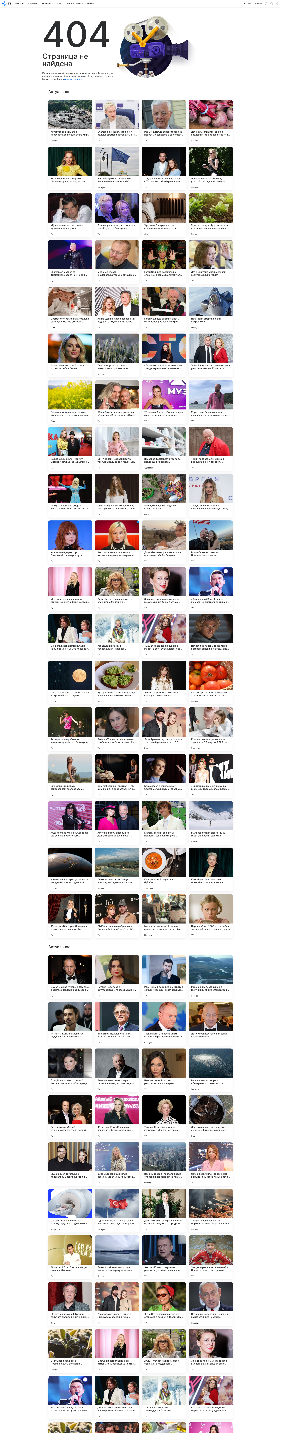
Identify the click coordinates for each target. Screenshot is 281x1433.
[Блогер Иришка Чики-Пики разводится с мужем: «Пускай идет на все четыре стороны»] (117, 1010)
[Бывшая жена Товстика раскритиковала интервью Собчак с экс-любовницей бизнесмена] (164, 1351)
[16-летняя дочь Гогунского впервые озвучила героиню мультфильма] (164, 963)
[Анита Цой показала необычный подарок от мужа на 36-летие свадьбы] (117, 309)
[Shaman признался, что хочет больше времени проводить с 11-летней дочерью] (117, 122)
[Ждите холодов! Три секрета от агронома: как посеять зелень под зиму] (211, 215)
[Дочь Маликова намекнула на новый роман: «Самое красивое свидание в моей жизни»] (70, 636)
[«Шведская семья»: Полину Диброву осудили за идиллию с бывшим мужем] (70, 449)
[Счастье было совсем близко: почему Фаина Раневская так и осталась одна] (117, 1150)
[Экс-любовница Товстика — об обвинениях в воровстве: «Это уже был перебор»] (117, 776)
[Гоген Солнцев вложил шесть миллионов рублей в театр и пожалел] (164, 309)
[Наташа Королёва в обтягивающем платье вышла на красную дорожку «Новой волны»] (117, 1257)
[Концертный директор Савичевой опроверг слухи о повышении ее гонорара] (70, 542)
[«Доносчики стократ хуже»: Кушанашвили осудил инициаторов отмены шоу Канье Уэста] (70, 215)
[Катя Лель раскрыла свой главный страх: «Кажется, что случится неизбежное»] (211, 869)
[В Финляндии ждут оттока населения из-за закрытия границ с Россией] (70, 1056)
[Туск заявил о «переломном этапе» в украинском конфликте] (164, 1304)
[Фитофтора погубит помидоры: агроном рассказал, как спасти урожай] (211, 682)
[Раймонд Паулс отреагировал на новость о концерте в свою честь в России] (164, 122)
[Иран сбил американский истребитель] (211, 309)
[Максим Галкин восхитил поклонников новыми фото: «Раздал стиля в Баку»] (164, 823)
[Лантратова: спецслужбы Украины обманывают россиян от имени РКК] (117, 1196)
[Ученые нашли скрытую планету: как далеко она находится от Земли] (70, 869)
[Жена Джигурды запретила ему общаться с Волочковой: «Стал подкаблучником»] (117, 402)
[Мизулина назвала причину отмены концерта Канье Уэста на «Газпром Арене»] (70, 589)
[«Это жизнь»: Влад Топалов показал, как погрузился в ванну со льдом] (211, 589)
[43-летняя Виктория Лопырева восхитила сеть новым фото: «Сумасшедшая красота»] (70, 916)
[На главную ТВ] (9, 3)
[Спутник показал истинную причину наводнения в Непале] (117, 869)
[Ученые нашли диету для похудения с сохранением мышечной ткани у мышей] (211, 963)
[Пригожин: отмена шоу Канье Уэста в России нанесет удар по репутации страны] (164, 1196)
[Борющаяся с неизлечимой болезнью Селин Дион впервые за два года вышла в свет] (164, 776)
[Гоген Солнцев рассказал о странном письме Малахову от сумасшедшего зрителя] (164, 262)
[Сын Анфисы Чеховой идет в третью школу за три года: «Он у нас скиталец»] (117, 449)
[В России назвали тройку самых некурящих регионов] (70, 1196)
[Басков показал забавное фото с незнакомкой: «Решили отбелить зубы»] (70, 963)
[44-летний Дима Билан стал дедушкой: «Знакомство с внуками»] (70, 1304)
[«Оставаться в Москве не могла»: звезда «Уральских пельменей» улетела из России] (164, 355)
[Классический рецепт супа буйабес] (164, 869)
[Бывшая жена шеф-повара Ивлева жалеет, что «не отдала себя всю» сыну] (117, 1351)
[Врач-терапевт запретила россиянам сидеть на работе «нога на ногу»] (164, 1150)
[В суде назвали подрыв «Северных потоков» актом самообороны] (211, 1351)
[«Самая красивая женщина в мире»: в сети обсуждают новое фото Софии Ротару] (164, 636)
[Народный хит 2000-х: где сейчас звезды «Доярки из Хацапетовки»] (211, 916)
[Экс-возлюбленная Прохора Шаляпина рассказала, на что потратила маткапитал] (70, 168)
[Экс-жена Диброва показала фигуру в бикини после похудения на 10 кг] (164, 682)
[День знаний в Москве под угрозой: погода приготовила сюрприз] (211, 168)
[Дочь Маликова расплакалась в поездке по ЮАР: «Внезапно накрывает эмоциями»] (164, 542)
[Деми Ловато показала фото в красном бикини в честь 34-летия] (211, 1103)
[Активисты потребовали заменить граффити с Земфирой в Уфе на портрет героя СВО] (70, 729)
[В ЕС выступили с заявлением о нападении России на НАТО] (117, 168)
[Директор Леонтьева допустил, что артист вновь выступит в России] (211, 1056)
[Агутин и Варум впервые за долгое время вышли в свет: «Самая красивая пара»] (117, 823)
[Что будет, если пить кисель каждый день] (164, 1056)
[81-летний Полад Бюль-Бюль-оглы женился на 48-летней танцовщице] (117, 1304)
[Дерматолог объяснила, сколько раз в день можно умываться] (70, 309)
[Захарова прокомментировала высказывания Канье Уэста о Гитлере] (164, 589)
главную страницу (74, 79)
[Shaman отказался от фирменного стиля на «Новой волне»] (70, 262)
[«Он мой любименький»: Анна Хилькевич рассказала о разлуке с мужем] (211, 776)
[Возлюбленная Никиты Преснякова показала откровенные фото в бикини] (211, 542)
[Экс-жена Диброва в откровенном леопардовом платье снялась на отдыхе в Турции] (70, 776)
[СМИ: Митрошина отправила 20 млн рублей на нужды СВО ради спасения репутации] (117, 496)
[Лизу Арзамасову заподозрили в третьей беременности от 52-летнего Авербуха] (164, 729)
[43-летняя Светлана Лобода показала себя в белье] (70, 355)
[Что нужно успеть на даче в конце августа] (164, 496)
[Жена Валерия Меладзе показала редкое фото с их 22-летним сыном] (211, 355)
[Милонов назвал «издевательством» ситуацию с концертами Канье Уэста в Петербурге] (117, 262)
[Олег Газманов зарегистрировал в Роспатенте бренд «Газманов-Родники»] (117, 1056)
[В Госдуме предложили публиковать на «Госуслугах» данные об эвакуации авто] (70, 1150)
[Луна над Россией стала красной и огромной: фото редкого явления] (70, 682)
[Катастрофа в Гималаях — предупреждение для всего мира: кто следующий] (70, 122)
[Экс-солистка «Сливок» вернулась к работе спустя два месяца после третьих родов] (70, 1103)
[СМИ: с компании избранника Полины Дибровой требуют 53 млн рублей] (117, 916)
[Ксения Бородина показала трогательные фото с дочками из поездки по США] (70, 1010)
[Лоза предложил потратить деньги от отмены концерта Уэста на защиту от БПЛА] (164, 1010)
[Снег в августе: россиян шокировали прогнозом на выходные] (117, 355)
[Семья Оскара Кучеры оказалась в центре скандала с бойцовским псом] (70, 1257)
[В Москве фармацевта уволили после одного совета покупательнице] (164, 449)
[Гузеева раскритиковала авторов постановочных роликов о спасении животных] (211, 1150)
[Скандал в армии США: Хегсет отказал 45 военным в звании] (211, 1010)
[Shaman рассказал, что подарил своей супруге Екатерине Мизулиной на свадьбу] (117, 215)
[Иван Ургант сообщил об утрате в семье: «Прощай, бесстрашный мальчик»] (164, 1257)
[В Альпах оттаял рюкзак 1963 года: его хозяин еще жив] (211, 823)
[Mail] (4, 3)
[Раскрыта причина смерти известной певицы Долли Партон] (70, 496)
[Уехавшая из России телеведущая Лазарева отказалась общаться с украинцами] (117, 636)
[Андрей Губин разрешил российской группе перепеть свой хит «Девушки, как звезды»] (117, 963)
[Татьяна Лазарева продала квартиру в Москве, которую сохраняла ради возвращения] (164, 1397)
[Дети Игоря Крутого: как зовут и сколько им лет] (211, 1304)
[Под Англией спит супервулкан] (211, 1196)
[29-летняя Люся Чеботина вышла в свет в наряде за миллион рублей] (164, 402)
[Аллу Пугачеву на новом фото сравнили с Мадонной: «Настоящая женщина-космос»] (117, 589)
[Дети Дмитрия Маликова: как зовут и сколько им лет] (211, 262)
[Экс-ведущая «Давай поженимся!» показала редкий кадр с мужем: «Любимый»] (70, 1397)
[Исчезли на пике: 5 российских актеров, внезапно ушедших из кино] (211, 636)
